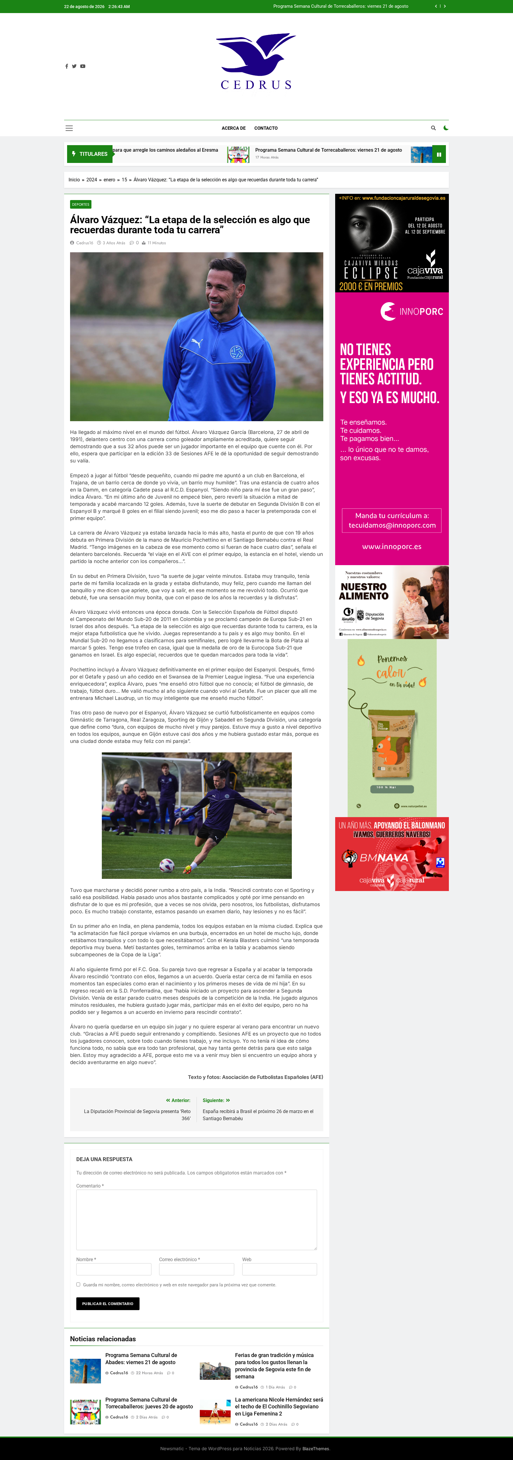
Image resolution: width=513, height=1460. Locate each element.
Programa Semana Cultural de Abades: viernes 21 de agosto (349, 6)
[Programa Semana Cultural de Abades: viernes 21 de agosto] (313, 158)
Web (246, 1259)
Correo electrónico (179, 1259)
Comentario (90, 1186)
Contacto (266, 128)
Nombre (86, 1259)
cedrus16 (84, 243)
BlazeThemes (316, 1448)
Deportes (80, 204)
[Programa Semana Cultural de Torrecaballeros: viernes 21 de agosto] (129, 158)
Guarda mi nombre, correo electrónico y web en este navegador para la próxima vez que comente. (179, 1285)
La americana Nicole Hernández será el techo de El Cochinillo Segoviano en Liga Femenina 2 (279, 1407)
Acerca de (234, 128)
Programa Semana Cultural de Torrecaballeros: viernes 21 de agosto (220, 150)
